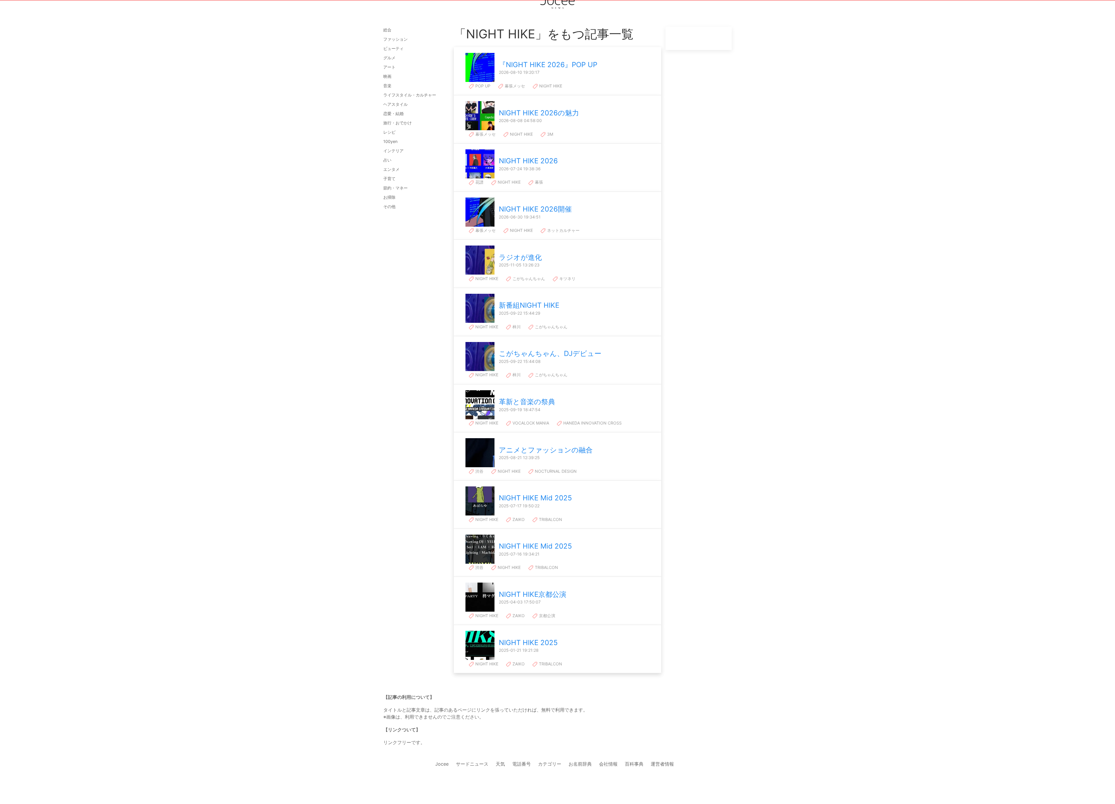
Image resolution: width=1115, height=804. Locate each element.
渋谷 (478, 471)
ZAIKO (518, 519)
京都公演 (546, 615)
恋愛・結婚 (393, 113)
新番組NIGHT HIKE (529, 305)
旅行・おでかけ (397, 122)
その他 (389, 206)
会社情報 (608, 764)
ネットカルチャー (563, 230)
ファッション (395, 39)
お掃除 (389, 197)
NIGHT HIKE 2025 (528, 642)
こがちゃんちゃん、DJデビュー (550, 353)
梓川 (516, 326)
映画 (387, 76)
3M (549, 134)
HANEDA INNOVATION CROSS (592, 422)
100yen (390, 141)
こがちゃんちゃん (528, 278)
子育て (389, 178)
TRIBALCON (550, 519)
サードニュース (472, 764)
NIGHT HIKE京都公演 (532, 594)
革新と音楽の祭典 (527, 401)
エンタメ (391, 169)
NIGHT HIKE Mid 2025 (535, 498)
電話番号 (521, 764)
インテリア (393, 150)
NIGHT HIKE (550, 85)
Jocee (442, 764)
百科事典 (634, 764)
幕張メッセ (514, 85)
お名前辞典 (580, 764)
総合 (387, 29)
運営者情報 (662, 764)
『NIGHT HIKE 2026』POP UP (548, 64)
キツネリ (567, 278)
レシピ (389, 132)
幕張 (538, 182)
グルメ (389, 57)
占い (387, 159)
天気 (500, 764)
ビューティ (393, 48)
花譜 (478, 182)
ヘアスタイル (395, 104)
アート (389, 67)
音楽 (387, 85)
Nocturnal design (555, 471)
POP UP (482, 85)
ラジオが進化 (520, 257)
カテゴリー (549, 764)
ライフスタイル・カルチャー (409, 94)
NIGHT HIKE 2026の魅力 (539, 113)
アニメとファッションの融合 (546, 450)
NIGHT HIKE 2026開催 (535, 209)
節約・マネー (395, 187)
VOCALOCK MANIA (530, 422)
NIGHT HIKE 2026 (528, 161)
